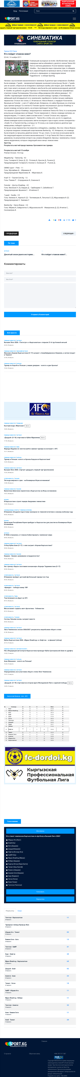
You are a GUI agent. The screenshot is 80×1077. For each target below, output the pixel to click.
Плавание (20, 423)
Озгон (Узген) (13, 879)
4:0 (68, 954)
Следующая (68, 233)
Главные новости (9, 340)
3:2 (68, 1005)
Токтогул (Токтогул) (15, 885)
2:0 (68, 1020)
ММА (18, 447)
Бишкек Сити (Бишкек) (16, 873)
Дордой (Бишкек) (14, 849)
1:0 (68, 983)
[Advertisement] (40, 386)
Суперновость (9, 478)
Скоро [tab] (20, 911)
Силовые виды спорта (11, 510)
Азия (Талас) (12, 882)
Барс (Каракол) (13, 876)
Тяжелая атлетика (26, 510)
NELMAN (64, 1076)
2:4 (68, 976)
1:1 (68, 917)
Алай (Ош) (11, 843)
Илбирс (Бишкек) (14, 861)
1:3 (68, 939)
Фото (27, 426)
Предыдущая (11, 233)
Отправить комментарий (40, 314)
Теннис (17, 617)
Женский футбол (22, 351)
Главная (44, 1041)
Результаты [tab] (10, 911)
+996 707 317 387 (60, 1054)
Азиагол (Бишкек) (14, 870)
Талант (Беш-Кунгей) (15, 867)
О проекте (7, 1054)
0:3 (68, 932)
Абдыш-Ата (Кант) (14, 840)
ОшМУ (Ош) (12, 855)
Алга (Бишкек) (13, 846)
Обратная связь (34, 1054)
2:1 (68, 947)
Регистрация (23, 11)
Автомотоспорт (22, 649)
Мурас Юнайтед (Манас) (16, 858)
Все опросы (40, 831)
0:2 (68, 969)
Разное (17, 478)
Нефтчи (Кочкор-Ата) (15, 852)
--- (42, 251)
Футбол (19, 340)
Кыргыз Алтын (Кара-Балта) (18, 864)
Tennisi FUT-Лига (10, 51)
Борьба (19, 363)
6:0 (68, 961)
